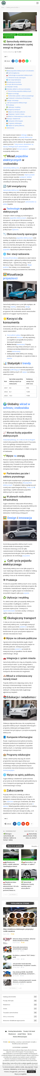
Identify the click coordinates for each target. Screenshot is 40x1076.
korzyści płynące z (23, 149)
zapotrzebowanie (9, 611)
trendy (26, 363)
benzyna (20, 337)
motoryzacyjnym (8, 770)
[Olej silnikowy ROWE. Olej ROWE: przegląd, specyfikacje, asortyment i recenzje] (7, 974)
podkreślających (15, 370)
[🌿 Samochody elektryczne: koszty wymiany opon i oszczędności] (29, 874)
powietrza (23, 627)
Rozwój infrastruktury (10, 258)
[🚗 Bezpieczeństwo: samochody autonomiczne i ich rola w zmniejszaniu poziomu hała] (11, 874)
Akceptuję (31, 1072)
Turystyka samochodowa (10, 1012)
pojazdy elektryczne (25, 137)
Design (11, 518)
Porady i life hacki (8, 1001)
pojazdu (26, 593)
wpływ (24, 372)
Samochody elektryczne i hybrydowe (26, 34)
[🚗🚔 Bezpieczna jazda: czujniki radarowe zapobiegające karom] (11, 854)
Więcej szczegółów (20, 1074)
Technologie (13, 208)
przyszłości (10, 278)
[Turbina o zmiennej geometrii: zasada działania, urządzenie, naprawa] (7, 982)
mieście (9, 358)
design (27, 307)
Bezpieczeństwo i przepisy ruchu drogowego (11, 879)
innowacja (25, 518)
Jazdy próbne (21, 1034)
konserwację (16, 351)
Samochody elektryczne (11, 168)
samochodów (29, 202)
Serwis (5, 1008)
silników (29, 177)
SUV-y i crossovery (8, 1016)
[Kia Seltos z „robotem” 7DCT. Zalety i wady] (7, 957)
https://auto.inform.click (27, 1050)
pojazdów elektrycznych (18, 218)
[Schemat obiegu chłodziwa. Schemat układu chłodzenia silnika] (7, 941)
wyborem (15, 229)
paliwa (18, 335)
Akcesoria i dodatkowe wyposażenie (11, 859)
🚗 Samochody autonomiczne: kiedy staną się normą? (30, 836)
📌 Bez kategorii (8, 37)
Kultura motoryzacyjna (20, 1036)
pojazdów (6, 249)
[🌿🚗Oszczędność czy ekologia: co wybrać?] (29, 854)
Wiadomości (6, 1005)
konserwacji (21, 344)
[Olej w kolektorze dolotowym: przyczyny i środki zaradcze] (20, 917)
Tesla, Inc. (30, 487)
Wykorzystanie (30, 175)
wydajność (22, 177)
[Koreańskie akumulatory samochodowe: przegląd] (7, 949)
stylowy (13, 307)
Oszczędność (11, 335)
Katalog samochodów (10, 34)
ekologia (24, 135)
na (15, 455)
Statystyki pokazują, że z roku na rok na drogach (19, 440)
